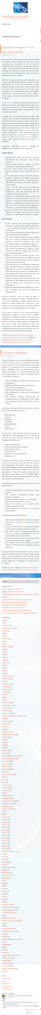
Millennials (5, 887)
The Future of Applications (13, 359)
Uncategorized (6, 975)
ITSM (3, 863)
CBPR (3, 658)
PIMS (3, 911)
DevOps (4, 735)
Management (6, 882)
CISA (3, 674)
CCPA (4, 661)
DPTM (4, 757)
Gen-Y (4, 791)
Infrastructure (20, 342)
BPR (3, 653)
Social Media (6, 954)
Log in (4, 990)
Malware (4, 879)
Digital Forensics (7, 741)
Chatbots (5, 672)
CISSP (4, 680)
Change (4, 669)
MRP (3, 895)
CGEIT (4, 666)
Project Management (8, 922)
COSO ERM (5, 701)
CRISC (4, 704)
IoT (3, 821)
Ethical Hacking (6, 778)
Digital (4, 738)
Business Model (7, 656)
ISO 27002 (5, 834)
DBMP (4, 728)
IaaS (3, 802)
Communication (6, 693)
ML (3, 890)
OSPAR (4, 903)
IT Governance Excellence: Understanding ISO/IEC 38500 (19, 622)
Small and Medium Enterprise (11, 948)
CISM (3, 677)
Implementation (7, 807)
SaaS (18, 579)
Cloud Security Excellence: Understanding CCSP (16, 619)
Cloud (3, 682)
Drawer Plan (6, 759)
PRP (3, 924)
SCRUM (4, 943)
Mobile (4, 892)
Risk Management (7, 927)
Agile (8, 339)
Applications (13, 339)
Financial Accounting (8, 783)
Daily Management (7, 714)
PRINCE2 (11, 579)
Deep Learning (6, 730)
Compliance (5, 696)
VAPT (3, 980)
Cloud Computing (7, 685)
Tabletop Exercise (7, 967)
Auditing (4, 640)
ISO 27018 (5, 845)
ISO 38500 (5, 852)
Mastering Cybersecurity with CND (12, 601)
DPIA (3, 751)
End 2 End (5, 762)
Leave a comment (26, 346)
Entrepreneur (6, 773)
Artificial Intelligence (8, 637)
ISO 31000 (5, 850)
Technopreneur (7, 972)
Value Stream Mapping (9, 977)
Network (5, 900)
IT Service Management (9, 860)
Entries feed (6, 993)
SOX (3, 956)
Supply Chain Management (10, 964)
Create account (6, 987)
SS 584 (4, 959)
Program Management (9, 919)
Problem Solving (7, 914)
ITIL (7, 579)
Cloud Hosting (6, 688)
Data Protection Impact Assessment (13, 725)
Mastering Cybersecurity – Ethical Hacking (15, 611)
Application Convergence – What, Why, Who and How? (20, 51)
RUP (15, 579)
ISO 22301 (5, 829)
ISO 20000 (5, 826)
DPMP (4, 754)
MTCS (4, 898)
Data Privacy (6, 720)
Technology (5, 969)
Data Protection (7, 722)
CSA (3, 709)
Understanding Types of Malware (12, 598)
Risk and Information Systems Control (13, 617)
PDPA (4, 908)
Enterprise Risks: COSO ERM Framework (14, 614)
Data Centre (6, 717)
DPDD (4, 749)
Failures (4, 781)
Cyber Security (6, 712)
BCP (3, 645)
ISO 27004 (5, 839)
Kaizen (4, 866)
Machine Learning (7, 876)
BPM (19, 339)
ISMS (3, 823)
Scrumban (5, 946)
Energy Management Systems (11, 765)
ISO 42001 (5, 855)
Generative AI (6, 797)
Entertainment (6, 770)
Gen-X (4, 789)
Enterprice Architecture (27, 339)
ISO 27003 (5, 837)
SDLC (22, 579)
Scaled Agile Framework (9, 940)
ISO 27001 (5, 831)
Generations (6, 794)
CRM (3, 706)
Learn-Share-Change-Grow (15, 16)
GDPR (3, 786)
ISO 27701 (5, 847)
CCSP (3, 664)
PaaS (3, 906)
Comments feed (7, 995)
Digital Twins (6, 746)
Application (26, 576)
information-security (8, 813)
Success (4, 961)
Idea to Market (6, 805)
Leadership (5, 871)
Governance (5, 799)
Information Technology (9, 342)
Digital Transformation (9, 743)
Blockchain (5, 648)
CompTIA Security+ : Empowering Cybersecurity (16, 609)
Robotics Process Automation (11, 930)
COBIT (4, 690)
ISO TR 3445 (5, 858)
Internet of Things (7, 818)
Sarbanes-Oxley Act (8, 938)
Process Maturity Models (10, 916)
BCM (3, 642)
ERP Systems (6, 775)
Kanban (4, 868)
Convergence (6, 698)
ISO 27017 (5, 842)
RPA (3, 932)
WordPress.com (7, 998)
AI (2, 632)
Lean (3, 874)
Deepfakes (5, 733)
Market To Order (7, 884)
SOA (26, 342)
